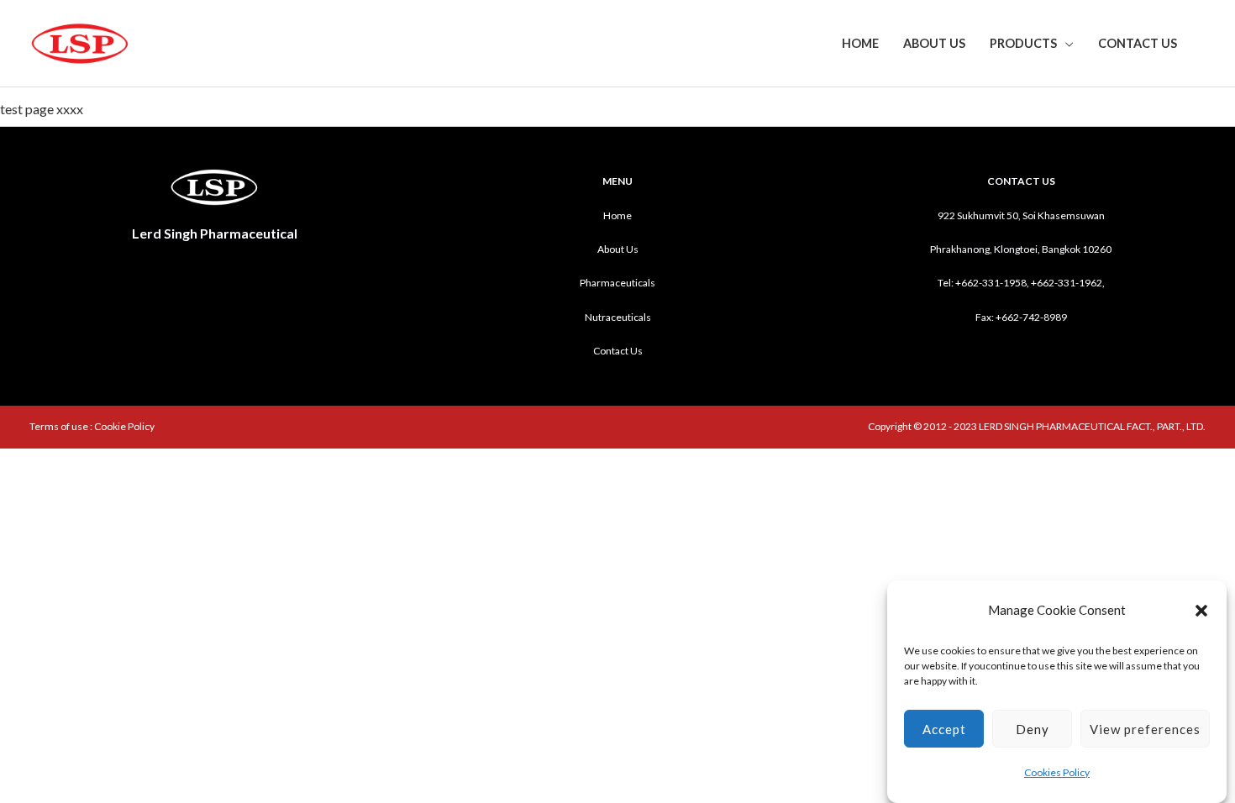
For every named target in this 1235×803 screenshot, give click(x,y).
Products (1023, 43)
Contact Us (1137, 43)
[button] (1201, 610)
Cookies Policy (1057, 773)
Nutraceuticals (618, 317)
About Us (934, 43)
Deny (1032, 729)
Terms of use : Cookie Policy (92, 426)
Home (860, 43)
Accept (944, 729)
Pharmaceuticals (617, 282)
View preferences (1145, 729)
